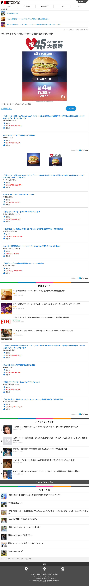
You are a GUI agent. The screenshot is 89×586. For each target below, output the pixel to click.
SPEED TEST (44, 6)
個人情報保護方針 (53, 574)
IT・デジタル (27, 6)
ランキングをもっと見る (44, 482)
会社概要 (45, 574)
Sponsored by (74, 150)
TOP (44, 564)
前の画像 (71, 108)
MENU (81, 1)
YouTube (62, 570)
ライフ (80, 6)
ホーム (9, 6)
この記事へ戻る (6, 108)
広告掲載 (39, 574)
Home (26, 570)
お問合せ (33, 574)
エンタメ (62, 6)
